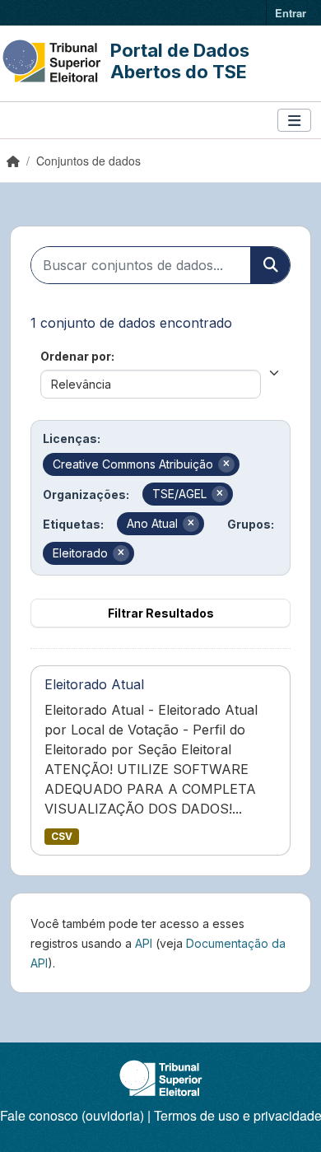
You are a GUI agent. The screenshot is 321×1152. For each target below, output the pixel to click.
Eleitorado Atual (94, 684)
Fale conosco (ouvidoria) (72, 1115)
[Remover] (226, 464)
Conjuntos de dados (88, 160)
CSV (61, 836)
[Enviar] (270, 265)
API (143, 943)
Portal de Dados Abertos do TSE (179, 61)
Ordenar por (75, 356)
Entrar (290, 13)
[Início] (13, 160)
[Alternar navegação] (294, 121)
